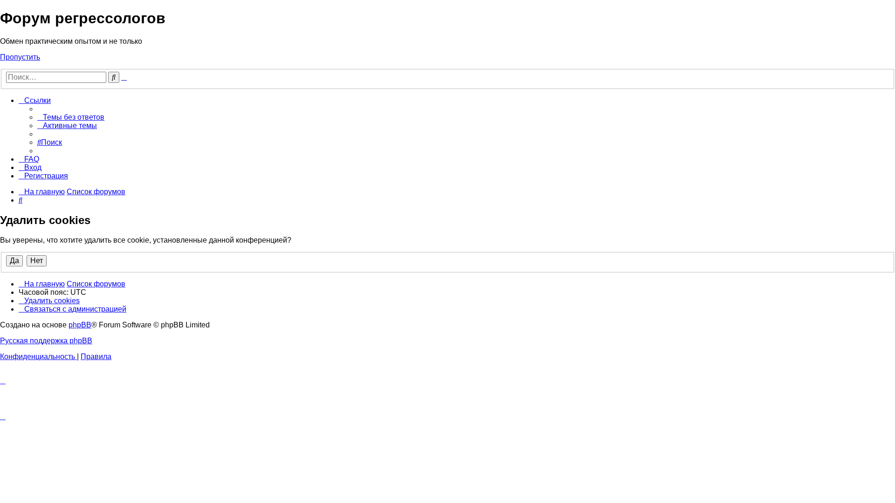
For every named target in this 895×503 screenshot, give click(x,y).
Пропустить (20, 57)
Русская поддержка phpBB (46, 341)
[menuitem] (70, 117)
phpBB (80, 325)
